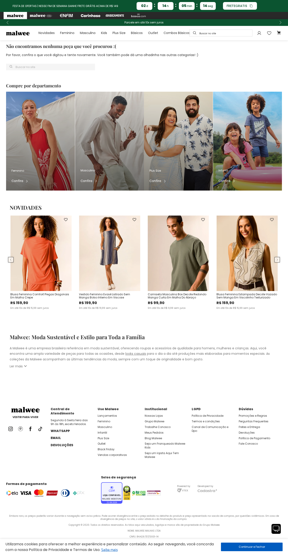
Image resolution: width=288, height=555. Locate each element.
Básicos (137, 33)
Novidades (46, 33)
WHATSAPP (60, 431)
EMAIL (56, 438)
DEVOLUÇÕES (62, 445)
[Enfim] (66, 15)
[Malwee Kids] (41, 15)
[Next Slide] (280, 22)
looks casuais (135, 353)
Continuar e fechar (252, 547)
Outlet (153, 33)
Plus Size (119, 33)
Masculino (88, 33)
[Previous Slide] (7, 22)
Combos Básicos (177, 33)
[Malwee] (15, 15)
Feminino (67, 33)
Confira (17, 181)
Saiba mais (109, 549)
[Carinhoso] (90, 15)
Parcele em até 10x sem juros (144, 22)
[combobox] (220, 33)
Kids (104, 33)
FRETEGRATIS (237, 6)
